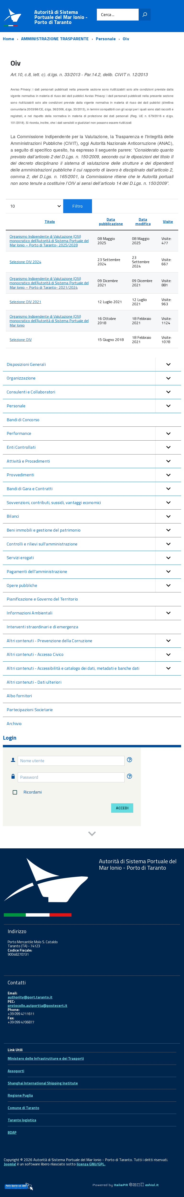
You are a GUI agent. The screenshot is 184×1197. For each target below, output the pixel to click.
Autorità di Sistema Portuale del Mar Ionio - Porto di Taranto (61, 17)
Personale (16, 406)
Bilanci (13, 516)
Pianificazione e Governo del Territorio (42, 599)
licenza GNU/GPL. (91, 1164)
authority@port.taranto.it (30, 997)
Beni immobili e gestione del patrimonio (43, 530)
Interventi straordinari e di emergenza (42, 627)
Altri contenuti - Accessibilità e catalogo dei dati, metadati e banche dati (73, 668)
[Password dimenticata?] (129, 777)
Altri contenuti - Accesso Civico (35, 654)
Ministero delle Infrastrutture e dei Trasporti (46, 1058)
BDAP (12, 1132)
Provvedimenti (20, 474)
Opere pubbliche (22, 585)
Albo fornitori (19, 695)
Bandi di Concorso (23, 419)
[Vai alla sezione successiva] (92, 834)
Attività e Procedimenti (28, 461)
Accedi (122, 808)
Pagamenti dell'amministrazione (37, 571)
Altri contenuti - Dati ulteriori (34, 682)
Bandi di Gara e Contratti (30, 488)
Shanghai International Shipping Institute (43, 1083)
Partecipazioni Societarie (30, 709)
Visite (168, 221)
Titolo (50, 221)
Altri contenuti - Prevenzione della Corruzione (49, 640)
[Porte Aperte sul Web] (19, 1186)
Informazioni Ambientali (29, 613)
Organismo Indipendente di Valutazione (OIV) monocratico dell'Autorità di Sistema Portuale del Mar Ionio (49, 320)
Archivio (14, 723)
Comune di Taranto (23, 1108)
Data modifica (143, 221)
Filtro (77, 206)
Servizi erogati (20, 557)
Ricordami (32, 792)
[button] (168, 364)
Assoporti (16, 1071)
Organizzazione (21, 378)
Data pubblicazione (111, 221)
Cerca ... (107, 14)
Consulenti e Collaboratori (31, 392)
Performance (19, 433)
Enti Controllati (21, 447)
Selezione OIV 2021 (25, 302)
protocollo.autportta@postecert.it (37, 1005)
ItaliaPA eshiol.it (136, 1185)
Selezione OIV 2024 (25, 262)
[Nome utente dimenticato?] (129, 760)
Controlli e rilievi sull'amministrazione (42, 544)
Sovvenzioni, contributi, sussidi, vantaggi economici (54, 502)
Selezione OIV (21, 339)
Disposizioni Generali (26, 364)
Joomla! (10, 1164)
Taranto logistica (22, 1120)
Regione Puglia (20, 1095)
